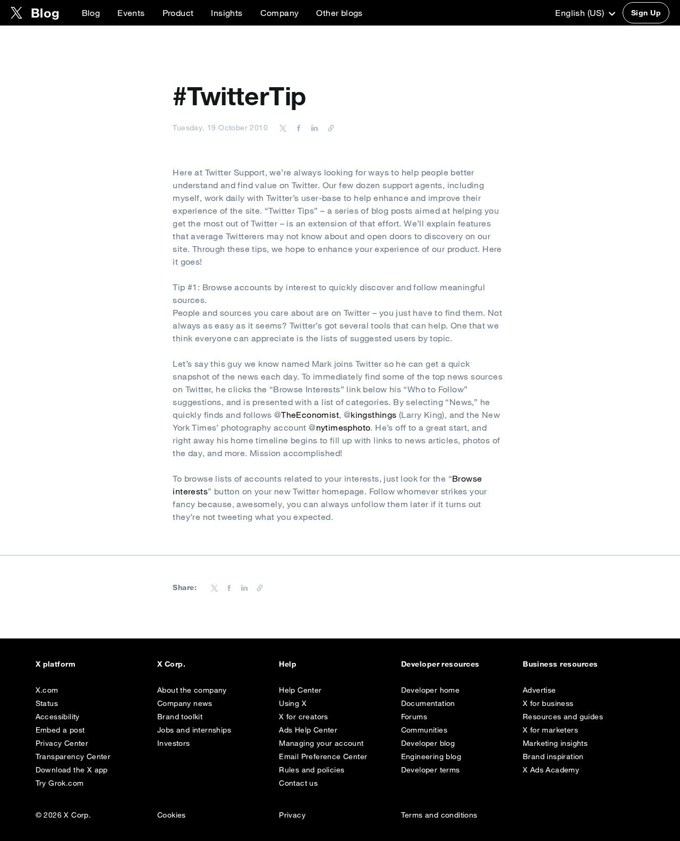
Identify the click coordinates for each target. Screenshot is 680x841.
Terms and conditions (439, 815)
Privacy (292, 815)
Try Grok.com (60, 783)
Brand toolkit (179, 716)
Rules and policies (311, 770)
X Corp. (171, 664)
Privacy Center (62, 743)
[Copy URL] (328, 127)
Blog (91, 12)
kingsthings (375, 414)
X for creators (303, 716)
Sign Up (646, 13)
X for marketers (550, 730)
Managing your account (321, 743)
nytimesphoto (343, 427)
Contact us (298, 783)
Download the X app (72, 770)
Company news (184, 703)
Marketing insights (555, 743)
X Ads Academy (551, 770)
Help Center (300, 690)
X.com (47, 690)
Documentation (428, 703)
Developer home (430, 690)
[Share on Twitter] (283, 127)
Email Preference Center (323, 756)
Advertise (539, 690)
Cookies (171, 815)
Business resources (560, 664)
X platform (56, 664)
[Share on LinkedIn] (313, 127)
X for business (548, 703)
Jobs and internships (194, 730)
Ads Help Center (308, 730)
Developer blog (428, 743)
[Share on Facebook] (297, 127)
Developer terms (430, 770)
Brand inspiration (553, 756)
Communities (424, 730)
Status (47, 703)
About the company (192, 690)
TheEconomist (310, 414)
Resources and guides (563, 716)
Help (287, 664)
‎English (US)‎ (580, 12)
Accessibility (58, 716)
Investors (173, 743)
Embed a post (60, 730)
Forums (414, 716)
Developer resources (440, 664)
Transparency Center (73, 756)
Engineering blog (431, 756)
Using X (293, 703)
